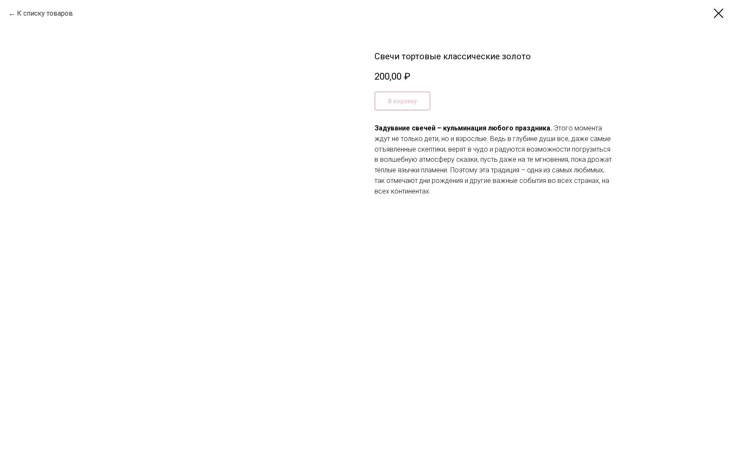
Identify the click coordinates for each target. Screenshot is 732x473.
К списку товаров (45, 13)
